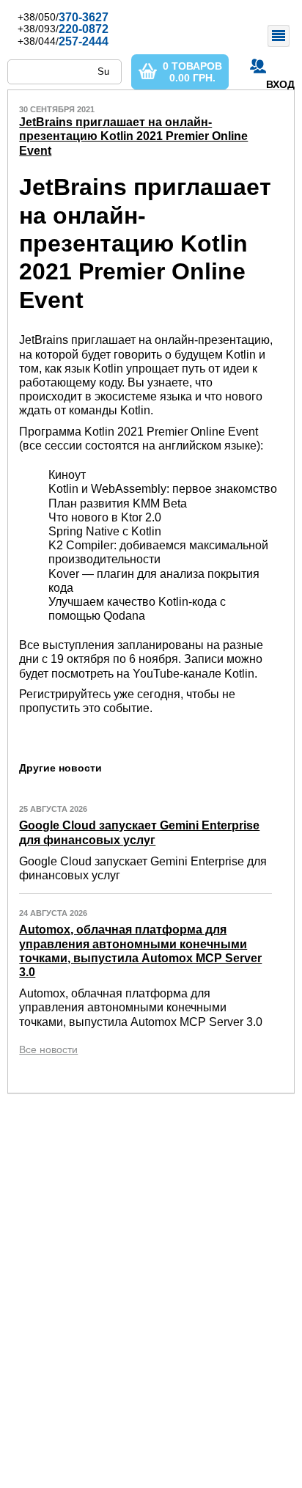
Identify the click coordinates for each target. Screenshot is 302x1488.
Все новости (48, 1049)
